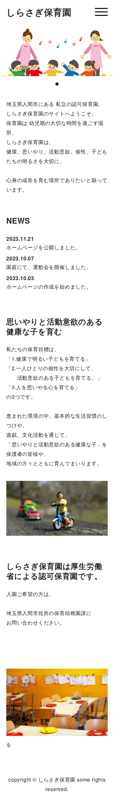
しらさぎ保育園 (39, 11)
